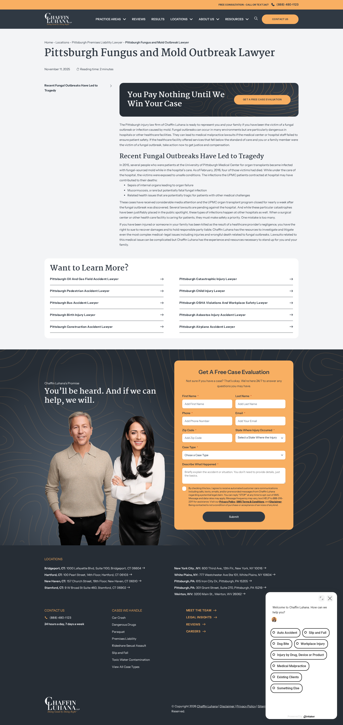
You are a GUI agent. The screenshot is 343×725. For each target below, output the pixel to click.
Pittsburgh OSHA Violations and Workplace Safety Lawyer (223, 303)
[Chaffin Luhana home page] (62, 705)
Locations (62, 42)
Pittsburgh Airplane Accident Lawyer (207, 327)
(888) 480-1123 (288, 4)
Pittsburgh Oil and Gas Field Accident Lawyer (84, 279)
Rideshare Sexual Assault (129, 645)
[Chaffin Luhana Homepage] (58, 19)
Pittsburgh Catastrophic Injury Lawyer (208, 279)
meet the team (198, 610)
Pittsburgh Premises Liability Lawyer (97, 42)
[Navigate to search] (256, 19)
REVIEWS (138, 19)
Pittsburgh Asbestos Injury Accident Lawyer (212, 315)
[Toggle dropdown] (124, 19)
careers (193, 631)
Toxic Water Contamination (131, 660)
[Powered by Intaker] (309, 716)
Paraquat (118, 632)
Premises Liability (124, 639)
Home (48, 42)
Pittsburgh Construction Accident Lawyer (81, 327)
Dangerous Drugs (124, 624)
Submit (234, 517)
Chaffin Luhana (207, 706)
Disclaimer (276, 501)
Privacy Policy (227, 501)
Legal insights (199, 617)
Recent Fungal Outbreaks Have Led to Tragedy (71, 87)
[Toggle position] (321, 598)
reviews (193, 624)
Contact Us (280, 19)
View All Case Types (125, 667)
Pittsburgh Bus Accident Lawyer (74, 303)
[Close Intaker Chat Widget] (330, 598)
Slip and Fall (120, 653)
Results (158, 19)
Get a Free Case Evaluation (262, 99)
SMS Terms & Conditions (250, 501)
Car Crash (119, 618)
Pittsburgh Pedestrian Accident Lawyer (80, 291)
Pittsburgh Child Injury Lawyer (202, 291)
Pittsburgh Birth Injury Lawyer (72, 315)
